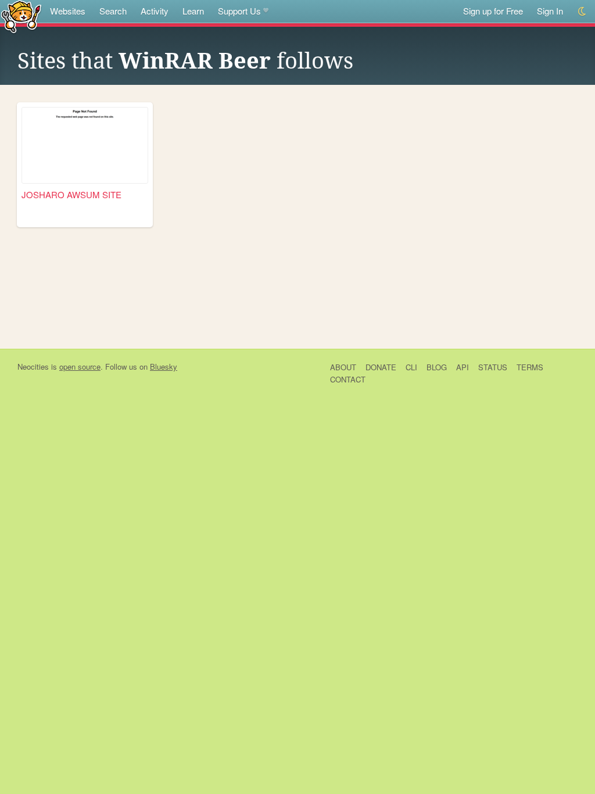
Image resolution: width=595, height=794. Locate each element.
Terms (530, 367)
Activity (155, 11)
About (343, 367)
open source (80, 366)
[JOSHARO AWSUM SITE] (84, 145)
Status (492, 367)
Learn (193, 11)
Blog (436, 367)
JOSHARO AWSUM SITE (71, 194)
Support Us (239, 11)
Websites (67, 11)
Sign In (550, 11)
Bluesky (163, 366)
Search (113, 11)
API (462, 367)
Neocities (33, 366)
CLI (411, 367)
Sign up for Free (493, 11)
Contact (347, 379)
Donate (380, 367)
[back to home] (21, 16)
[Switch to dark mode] (582, 11)
